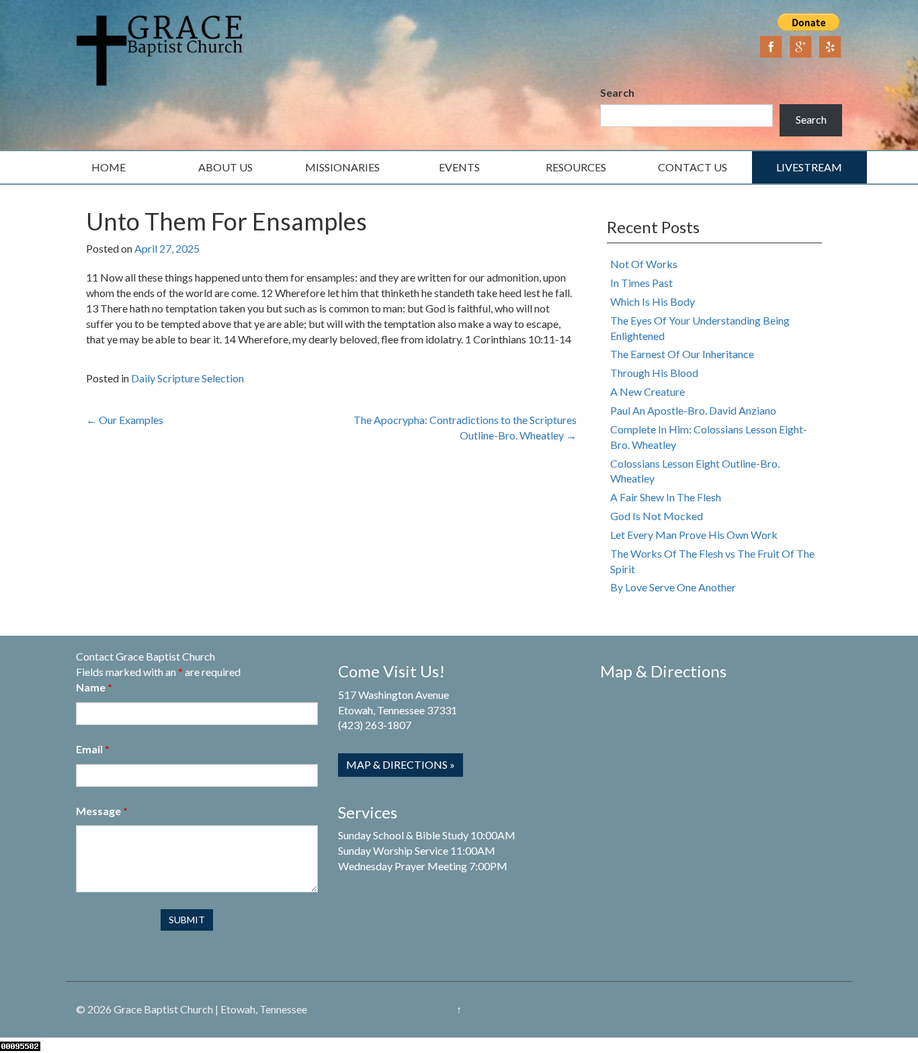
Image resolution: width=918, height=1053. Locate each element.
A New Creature (647, 391)
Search (617, 92)
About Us (225, 167)
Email (93, 749)
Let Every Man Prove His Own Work (694, 534)
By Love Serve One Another (673, 587)
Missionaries (342, 167)
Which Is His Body (652, 301)
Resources (576, 167)
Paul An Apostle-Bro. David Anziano (693, 410)
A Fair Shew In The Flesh (665, 497)
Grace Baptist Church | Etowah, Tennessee (210, 1009)
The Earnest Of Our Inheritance (682, 353)
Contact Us (692, 167)
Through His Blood (654, 372)
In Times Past (641, 282)
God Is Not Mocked (656, 515)
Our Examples (124, 419)
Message (102, 810)
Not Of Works (643, 263)
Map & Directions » (400, 764)
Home (108, 167)
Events (459, 167)
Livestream (809, 167)
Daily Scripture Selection (187, 378)
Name (94, 687)
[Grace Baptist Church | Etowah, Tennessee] (160, 48)
